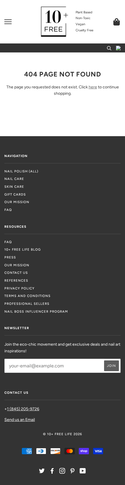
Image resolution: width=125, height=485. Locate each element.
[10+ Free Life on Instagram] (62, 472)
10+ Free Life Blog (22, 249)
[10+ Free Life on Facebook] (52, 472)
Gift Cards (15, 194)
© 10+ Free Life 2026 (62, 434)
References (16, 280)
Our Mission (16, 202)
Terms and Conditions (27, 296)
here (93, 87)
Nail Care (14, 179)
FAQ (8, 210)
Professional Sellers (26, 304)
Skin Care (14, 187)
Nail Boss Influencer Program (36, 311)
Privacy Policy (19, 288)
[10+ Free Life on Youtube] (83, 472)
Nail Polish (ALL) (21, 171)
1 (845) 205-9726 (23, 408)
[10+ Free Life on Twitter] (42, 472)
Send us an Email (19, 419)
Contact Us (16, 273)
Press (10, 257)
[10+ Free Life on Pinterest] (72, 472)
